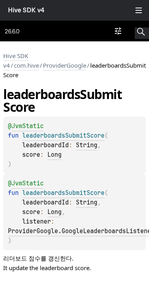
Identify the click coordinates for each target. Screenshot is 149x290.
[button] (142, 31)
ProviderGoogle (64, 65)
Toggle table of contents (138, 10)
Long (54, 155)
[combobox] (118, 31)
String (86, 145)
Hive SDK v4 (26, 10)
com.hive (26, 65)
